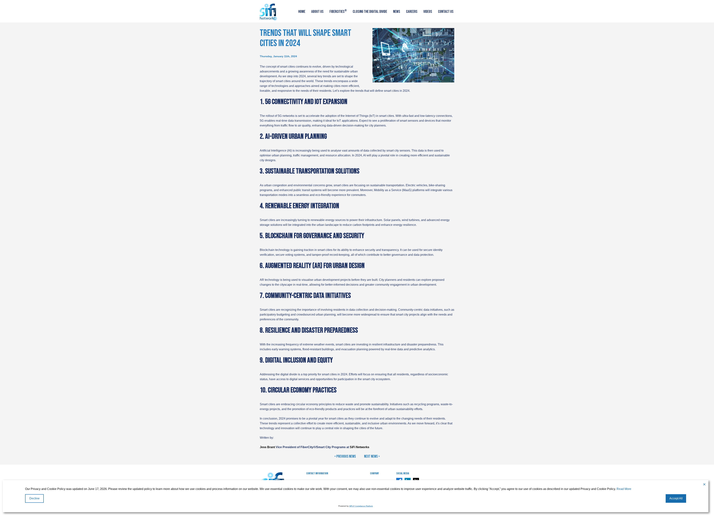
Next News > (372, 456)
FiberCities (338, 11)
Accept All (676, 498)
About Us (317, 11)
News (396, 11)
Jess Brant (267, 447)
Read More (624, 488)
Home (301, 11)
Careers (411, 11)
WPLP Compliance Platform (361, 506)
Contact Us (446, 11)
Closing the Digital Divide (370, 11)
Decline (34, 498)
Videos (427, 11)
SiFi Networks (359, 447)
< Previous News (345, 456)
